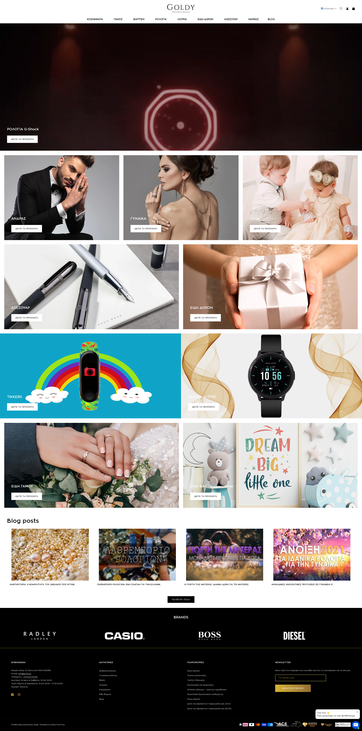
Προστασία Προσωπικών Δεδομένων (205, 694)
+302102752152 (30, 677)
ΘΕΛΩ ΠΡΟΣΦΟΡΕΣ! (293, 688)
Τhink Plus (60, 724)
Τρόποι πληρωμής (196, 680)
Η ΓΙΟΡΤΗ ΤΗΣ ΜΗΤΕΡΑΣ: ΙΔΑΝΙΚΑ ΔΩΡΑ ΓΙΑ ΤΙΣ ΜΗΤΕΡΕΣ (216, 584)
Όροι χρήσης (193, 671)
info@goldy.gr (24, 674)
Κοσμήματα (104, 690)
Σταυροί (103, 685)
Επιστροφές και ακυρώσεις (200, 685)
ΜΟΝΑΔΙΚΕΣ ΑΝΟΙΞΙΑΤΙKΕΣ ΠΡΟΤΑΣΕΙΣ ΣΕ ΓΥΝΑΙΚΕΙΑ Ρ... (303, 584)
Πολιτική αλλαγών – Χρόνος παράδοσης (207, 690)
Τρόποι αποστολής (196, 675)
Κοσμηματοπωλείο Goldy (28, 724)
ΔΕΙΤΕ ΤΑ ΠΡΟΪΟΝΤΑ (22, 139)
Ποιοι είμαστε (193, 699)
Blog (101, 699)
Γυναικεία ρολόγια (108, 675)
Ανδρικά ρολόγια (107, 671)
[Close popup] (357, 712)
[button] (95, 19)
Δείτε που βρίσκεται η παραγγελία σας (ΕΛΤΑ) (209, 708)
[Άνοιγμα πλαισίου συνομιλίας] (356, 725)
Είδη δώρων (105, 694)
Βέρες (102, 680)
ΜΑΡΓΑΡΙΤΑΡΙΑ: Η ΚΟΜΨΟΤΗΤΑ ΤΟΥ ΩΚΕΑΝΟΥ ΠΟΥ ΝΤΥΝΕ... (43, 584)
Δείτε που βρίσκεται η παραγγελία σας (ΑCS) (209, 704)
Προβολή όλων (181, 599)
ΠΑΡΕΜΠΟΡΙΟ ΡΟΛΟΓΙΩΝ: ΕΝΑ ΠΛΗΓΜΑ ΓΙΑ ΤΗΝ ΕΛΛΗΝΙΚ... (129, 584)
